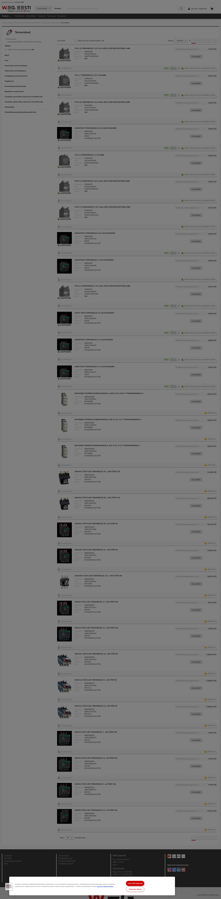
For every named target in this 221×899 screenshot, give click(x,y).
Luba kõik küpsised (135, 883)
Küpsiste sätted (135, 889)
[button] (9, 886)
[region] (92, 886)
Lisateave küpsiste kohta (105, 886)
